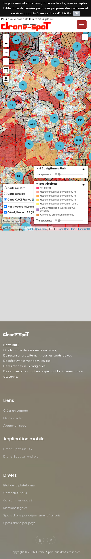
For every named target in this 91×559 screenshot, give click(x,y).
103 (35, 60)
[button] (6, 70)
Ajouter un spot (14, 426)
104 (60, 95)
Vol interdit (45, 187)
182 (14, 54)
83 (48, 136)
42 (55, 62)
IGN (73, 229)
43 (11, 104)
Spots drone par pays (19, 523)
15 (54, 118)
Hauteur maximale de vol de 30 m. (58, 191)
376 (59, 162)
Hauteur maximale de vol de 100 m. (59, 203)
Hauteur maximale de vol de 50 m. (58, 195)
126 (16, 39)
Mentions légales (15, 508)
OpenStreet (41, 229)
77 (23, 85)
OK (77, 13)
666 (78, 140)
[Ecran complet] (85, 37)
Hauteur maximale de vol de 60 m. (58, 199)
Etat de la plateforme (19, 485)
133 (32, 123)
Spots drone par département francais (31, 515)
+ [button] (6, 37)
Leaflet (29, 229)
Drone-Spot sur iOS (17, 449)
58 (29, 144)
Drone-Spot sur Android (20, 456)
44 (59, 145)
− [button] (6, 43)
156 (80, 120)
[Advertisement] (45, 276)
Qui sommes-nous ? (17, 500)
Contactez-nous (15, 493)
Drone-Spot (63, 229)
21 (76, 46)
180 (19, 176)
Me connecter (13, 418)
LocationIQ (84, 229)
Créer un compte (15, 411)
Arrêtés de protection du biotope (57, 214)
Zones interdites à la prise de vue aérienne (58, 209)
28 (68, 79)
